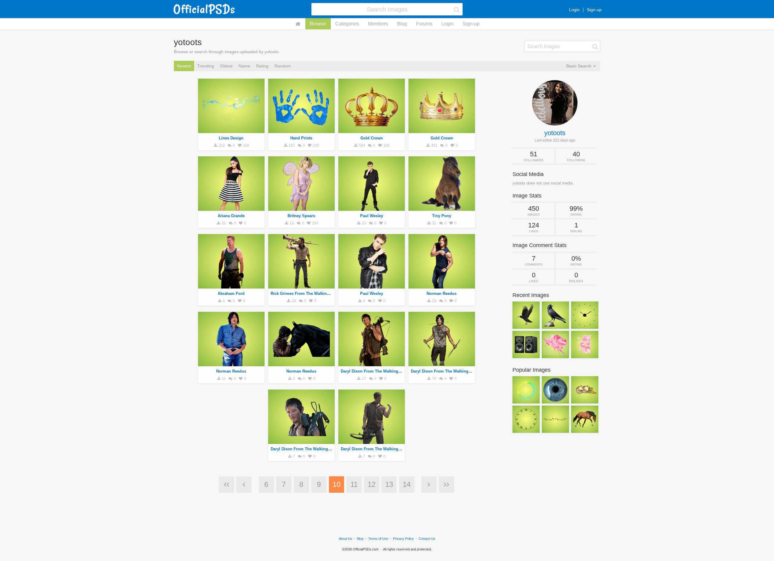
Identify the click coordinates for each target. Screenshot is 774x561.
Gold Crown (371, 138)
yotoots (554, 133)
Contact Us (427, 538)
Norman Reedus (442, 293)
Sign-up (594, 9)
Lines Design (231, 138)
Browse (318, 23)
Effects (231, 129)
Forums (424, 23)
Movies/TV (231, 285)
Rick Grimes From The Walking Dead (305, 293)
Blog (402, 23)
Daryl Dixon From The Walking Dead (375, 371)
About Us (345, 538)
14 (407, 484)
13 (389, 484)
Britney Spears (301, 216)
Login (574, 9)
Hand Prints (301, 138)
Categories (347, 23)
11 (354, 484)
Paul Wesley (371, 216)
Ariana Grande (231, 216)
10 (336, 484)
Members (378, 23)
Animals (441, 207)
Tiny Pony (441, 216)
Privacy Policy (403, 538)
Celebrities (231, 207)
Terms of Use (378, 538)
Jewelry (371, 129)
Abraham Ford (231, 293)
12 (372, 484)
